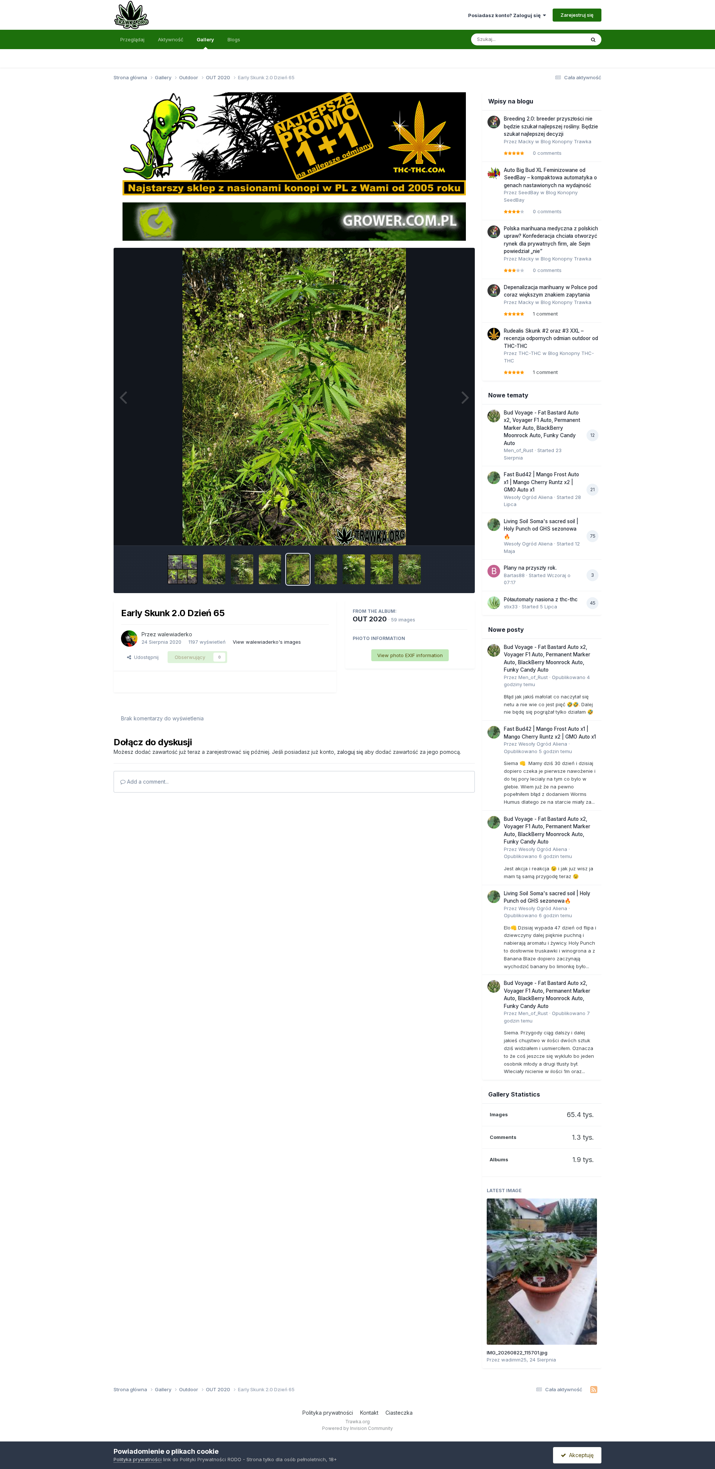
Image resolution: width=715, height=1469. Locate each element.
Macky (526, 141)
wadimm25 (514, 1360)
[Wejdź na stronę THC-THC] (294, 143)
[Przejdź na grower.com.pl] (294, 221)
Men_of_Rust (518, 450)
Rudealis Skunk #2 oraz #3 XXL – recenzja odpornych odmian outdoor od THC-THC (551, 338)
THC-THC (529, 353)
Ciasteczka (399, 1412)
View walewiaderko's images (267, 642)
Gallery (205, 39)
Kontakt (369, 1412)
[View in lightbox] (294, 396)
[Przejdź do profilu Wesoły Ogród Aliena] (493, 477)
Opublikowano (538, 751)
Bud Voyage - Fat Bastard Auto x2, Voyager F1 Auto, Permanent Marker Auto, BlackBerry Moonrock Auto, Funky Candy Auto (542, 428)
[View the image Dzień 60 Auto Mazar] (382, 569)
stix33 (511, 606)
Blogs (234, 39)
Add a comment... (147, 781)
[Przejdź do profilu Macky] (493, 122)
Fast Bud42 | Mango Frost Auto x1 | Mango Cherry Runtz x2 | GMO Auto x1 (541, 482)
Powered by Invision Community (357, 1428)
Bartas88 (514, 575)
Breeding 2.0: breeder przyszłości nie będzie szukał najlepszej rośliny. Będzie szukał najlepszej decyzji (551, 126)
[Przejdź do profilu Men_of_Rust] (493, 416)
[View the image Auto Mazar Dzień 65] (214, 569)
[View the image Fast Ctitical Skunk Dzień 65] (326, 569)
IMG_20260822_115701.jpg (517, 1353)
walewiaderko (175, 634)
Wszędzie (564, 39)
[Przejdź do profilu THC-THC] (493, 334)
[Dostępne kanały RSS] (593, 1390)
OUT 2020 (370, 619)
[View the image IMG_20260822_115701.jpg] (542, 1271)
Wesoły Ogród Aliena (528, 497)
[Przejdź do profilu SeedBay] (493, 173)
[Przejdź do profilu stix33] (493, 602)
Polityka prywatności (327, 1412)
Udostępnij (145, 657)
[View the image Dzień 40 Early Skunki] (182, 569)
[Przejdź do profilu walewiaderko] (129, 638)
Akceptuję (580, 1455)
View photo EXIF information (410, 655)
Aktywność (170, 39)
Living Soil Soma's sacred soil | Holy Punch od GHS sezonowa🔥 (541, 529)
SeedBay (528, 192)
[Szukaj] (593, 39)
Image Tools (444, 532)
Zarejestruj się (577, 15)
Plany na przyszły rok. (530, 568)
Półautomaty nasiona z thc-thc (541, 599)
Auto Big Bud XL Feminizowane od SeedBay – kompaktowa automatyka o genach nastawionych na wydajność (550, 177)
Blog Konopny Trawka (566, 141)
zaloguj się (350, 752)
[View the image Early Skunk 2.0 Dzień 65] (298, 569)
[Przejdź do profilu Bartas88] (493, 571)
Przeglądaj (132, 39)
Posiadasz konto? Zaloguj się (505, 15)
